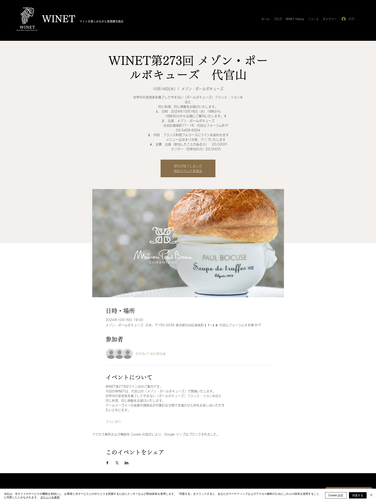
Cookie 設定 (335, 495)
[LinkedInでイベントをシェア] (126, 462)
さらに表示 (113, 421)
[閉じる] (371, 495)
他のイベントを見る (188, 170)
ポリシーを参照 (50, 497)
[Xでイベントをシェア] (117, 462)
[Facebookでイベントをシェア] (107, 462)
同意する (357, 495)
